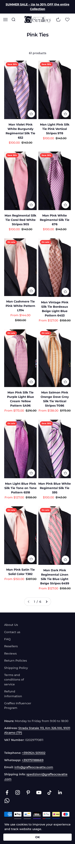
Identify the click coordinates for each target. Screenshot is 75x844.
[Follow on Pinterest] (28, 792)
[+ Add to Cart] (31, 113)
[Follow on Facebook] (7, 792)
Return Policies (15, 660)
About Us (11, 625)
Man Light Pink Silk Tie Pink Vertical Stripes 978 (54, 129)
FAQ (7, 639)
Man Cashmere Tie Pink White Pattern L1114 (20, 306)
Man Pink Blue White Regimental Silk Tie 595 (54, 488)
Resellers (11, 646)
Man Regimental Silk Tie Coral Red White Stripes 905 (20, 220)
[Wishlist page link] (67, 19)
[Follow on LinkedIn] (60, 792)
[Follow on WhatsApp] (7, 800)
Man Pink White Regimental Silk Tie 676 (54, 220)
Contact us (12, 632)
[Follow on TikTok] (49, 792)
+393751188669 (33, 760)
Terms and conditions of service (14, 679)
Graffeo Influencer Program (17, 705)
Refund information (13, 694)
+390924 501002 (33, 753)
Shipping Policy (16, 668)
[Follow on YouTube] (39, 792)
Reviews (10, 653)
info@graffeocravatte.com (33, 767)
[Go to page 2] (46, 602)
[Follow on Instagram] (17, 792)
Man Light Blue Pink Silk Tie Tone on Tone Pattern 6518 (20, 488)
